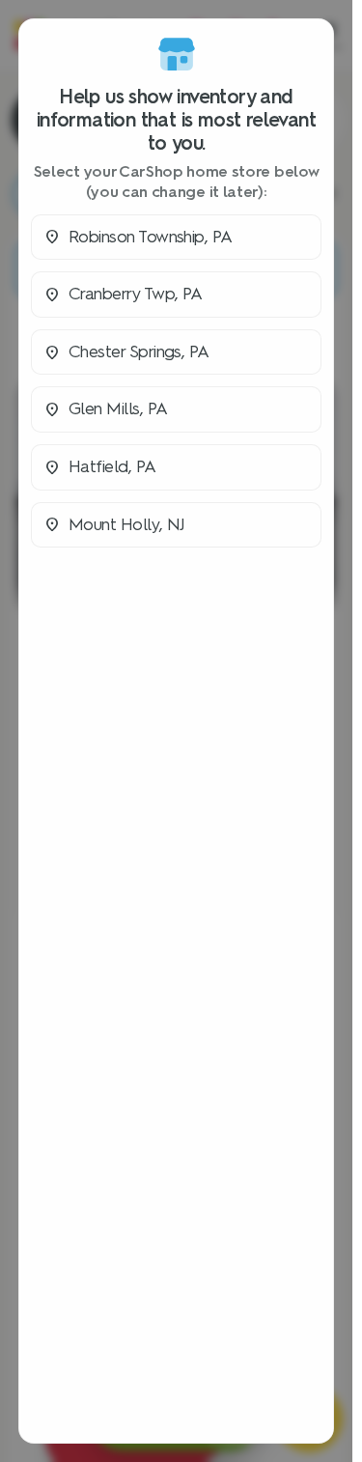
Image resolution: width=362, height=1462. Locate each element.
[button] (176, 237)
